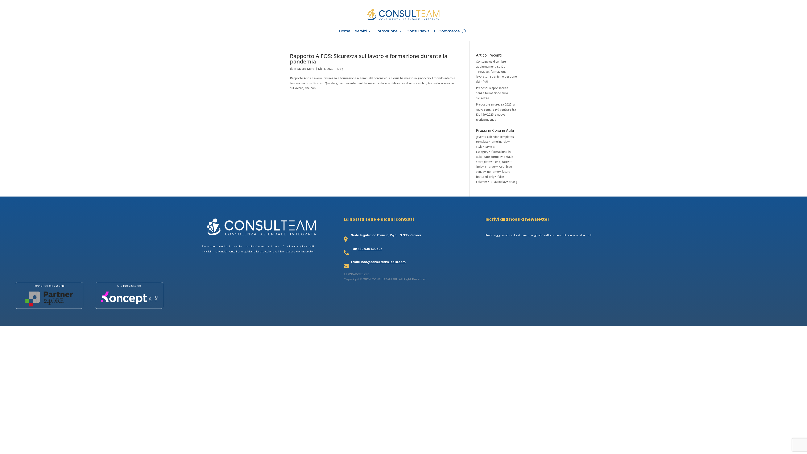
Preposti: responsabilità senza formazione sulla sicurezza (492, 93)
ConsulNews (418, 32)
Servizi (361, 32)
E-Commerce (447, 32)
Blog (340, 69)
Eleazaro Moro (304, 69)
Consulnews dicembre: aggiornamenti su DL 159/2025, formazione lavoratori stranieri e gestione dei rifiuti (496, 71)
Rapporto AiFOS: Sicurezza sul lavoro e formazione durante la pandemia (368, 58)
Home (344, 32)
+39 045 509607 (370, 249)
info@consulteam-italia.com (383, 262)
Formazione (387, 32)
